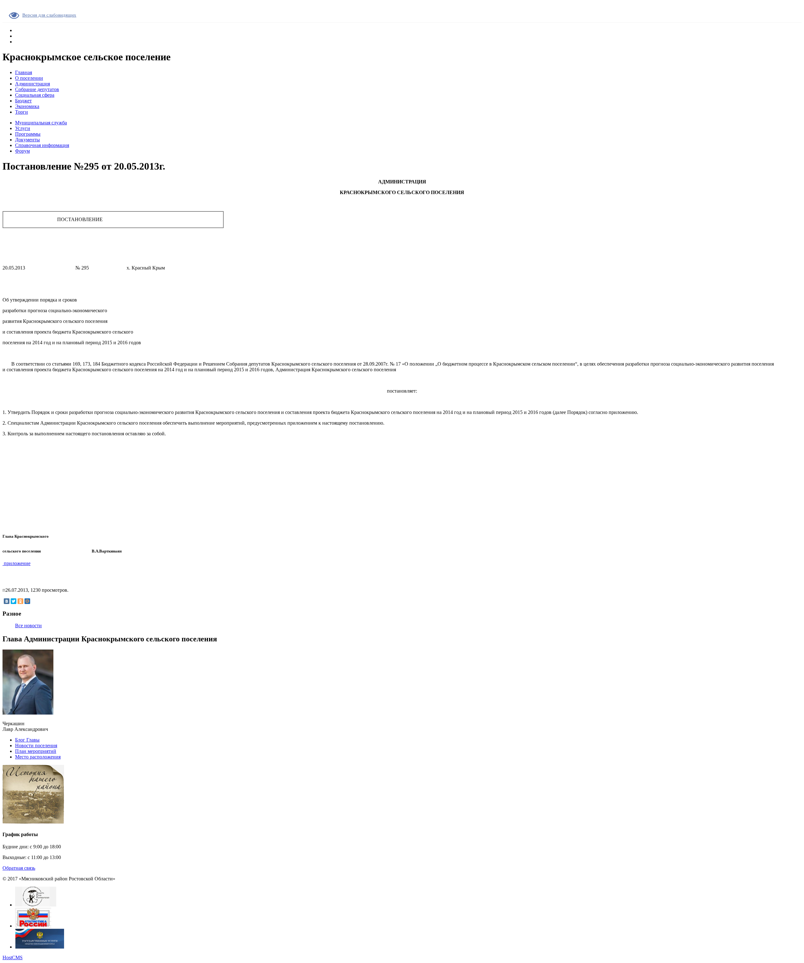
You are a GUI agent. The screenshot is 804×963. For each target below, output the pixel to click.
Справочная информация (42, 145)
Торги (21, 112)
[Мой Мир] (27, 601)
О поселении (29, 78)
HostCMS (13, 957)
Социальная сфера (34, 95)
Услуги (22, 128)
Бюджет (23, 100)
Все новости (28, 625)
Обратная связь (19, 868)
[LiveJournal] (34, 601)
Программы (28, 134)
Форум (22, 151)
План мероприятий (35, 751)
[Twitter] (13, 601)
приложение (16, 563)
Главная (23, 72)
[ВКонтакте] (6, 601)
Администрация (32, 83)
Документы (27, 139)
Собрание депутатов (37, 89)
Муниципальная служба (41, 122)
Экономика (27, 106)
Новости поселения (36, 745)
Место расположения (38, 756)
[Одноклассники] (20, 601)
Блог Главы (27, 740)
